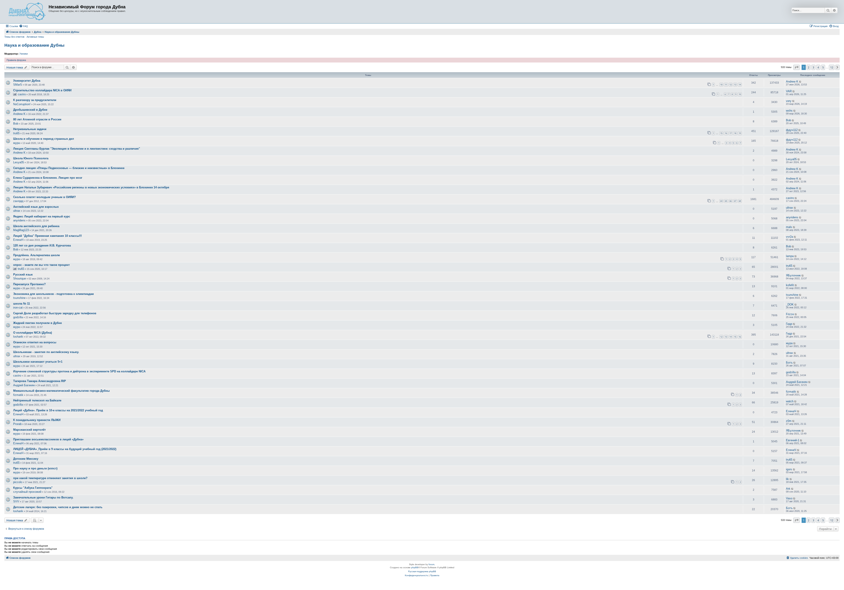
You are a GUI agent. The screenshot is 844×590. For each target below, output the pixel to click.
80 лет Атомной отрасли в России (37, 119)
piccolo (17, 482)
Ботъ (789, 362)
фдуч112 (792, 130)
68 (740, 201)
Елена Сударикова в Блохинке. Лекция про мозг (47, 177)
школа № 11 (21, 303)
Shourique (19, 278)
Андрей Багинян (24, 385)
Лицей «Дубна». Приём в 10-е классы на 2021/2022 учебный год (58, 410)
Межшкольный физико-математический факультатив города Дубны (61, 390)
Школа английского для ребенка (36, 226)
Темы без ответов (14, 36)
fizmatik (18, 395)
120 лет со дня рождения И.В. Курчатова (42, 245)
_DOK (790, 304)
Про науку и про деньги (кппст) (35, 468)
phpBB (414, 567)
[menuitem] (23, 26)
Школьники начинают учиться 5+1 (37, 361)
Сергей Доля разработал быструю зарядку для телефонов (54, 313)
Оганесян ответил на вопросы (34, 342)
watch (789, 401)
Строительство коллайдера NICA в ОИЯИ (42, 90)
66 (730, 201)
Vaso (789, 498)
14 (740, 84)
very (788, 101)
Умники (23, 53)
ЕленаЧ (18, 239)
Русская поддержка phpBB (422, 571)
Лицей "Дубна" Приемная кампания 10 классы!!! (47, 235)
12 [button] (831, 67)
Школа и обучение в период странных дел (43, 138)
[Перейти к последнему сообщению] (800, 81)
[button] (796, 67)
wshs (789, 110)
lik (787, 479)
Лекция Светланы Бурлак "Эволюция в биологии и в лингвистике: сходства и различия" (76, 148)
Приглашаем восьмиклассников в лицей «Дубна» (48, 439)
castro (22, 94)
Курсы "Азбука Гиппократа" (33, 487)
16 (726, 133)
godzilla (18, 317)
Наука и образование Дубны (34, 45)
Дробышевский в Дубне (30, 109)
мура (16, 143)
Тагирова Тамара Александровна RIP (39, 381)
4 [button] (818, 67)
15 (721, 133)
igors (789, 469)
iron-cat (18, 307)
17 (730, 133)
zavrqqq (18, 201)
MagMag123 (21, 230)
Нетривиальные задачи (29, 129)
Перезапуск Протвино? (29, 284)
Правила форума (16, 60)
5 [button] (823, 67)
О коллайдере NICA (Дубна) (32, 332)
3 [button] (813, 67)
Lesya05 (18, 162)
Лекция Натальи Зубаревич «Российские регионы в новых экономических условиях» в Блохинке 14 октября (91, 187)
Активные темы (35, 36)
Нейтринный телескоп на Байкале (37, 400)
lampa (790, 256)
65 (726, 201)
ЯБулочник (793, 275)
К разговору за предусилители (34, 100)
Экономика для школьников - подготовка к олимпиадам (53, 294)
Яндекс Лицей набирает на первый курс (41, 216)
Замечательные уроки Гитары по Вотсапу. (43, 497)
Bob (15, 123)
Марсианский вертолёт (29, 429)
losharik (18, 336)
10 (721, 84)
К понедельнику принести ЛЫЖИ (36, 420)
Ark (788, 488)
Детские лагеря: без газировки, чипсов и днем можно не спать (57, 507)
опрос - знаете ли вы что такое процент (41, 265)
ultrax (16, 210)
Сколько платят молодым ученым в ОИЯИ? (44, 197)
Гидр (789, 323)
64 (721, 201)
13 (735, 84)
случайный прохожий (27, 491)
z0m (788, 421)
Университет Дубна (26, 80)
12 (730, 84)
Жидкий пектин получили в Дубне (37, 323)
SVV (16, 501)
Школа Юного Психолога (30, 158)
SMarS (17, 84)
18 (735, 133)
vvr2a (789, 236)
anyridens (19, 220)
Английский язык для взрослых (36, 206)
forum (431, 564)
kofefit (790, 285)
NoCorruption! (22, 104)
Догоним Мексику (25, 458)
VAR (789, 91)
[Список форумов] (27, 11)
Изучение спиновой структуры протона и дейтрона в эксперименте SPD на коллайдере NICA (79, 371)
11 (726, 84)
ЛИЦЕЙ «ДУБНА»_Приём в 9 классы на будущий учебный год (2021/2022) (64, 449)
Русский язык (23, 274)
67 (735, 201)
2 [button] (808, 67)
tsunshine (19, 298)
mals (789, 227)
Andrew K (792, 81)
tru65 (16, 133)
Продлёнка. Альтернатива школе (36, 255)
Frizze (790, 314)
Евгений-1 (792, 440)
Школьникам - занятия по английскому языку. (46, 352)
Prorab (17, 424)
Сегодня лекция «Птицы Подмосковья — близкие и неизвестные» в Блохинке (68, 168)
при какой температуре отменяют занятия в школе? (50, 478)
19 (740, 133)
